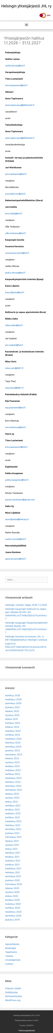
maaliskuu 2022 (13, 821)
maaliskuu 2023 (13, 778)
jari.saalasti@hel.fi (14, 345)
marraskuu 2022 (13, 790)
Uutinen (9, 964)
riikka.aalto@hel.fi (14, 325)
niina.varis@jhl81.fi (14, 368)
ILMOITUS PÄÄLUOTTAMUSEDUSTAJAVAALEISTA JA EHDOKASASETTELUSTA (25, 647)
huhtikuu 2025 (12, 723)
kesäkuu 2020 (12, 900)
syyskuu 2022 (12, 797)
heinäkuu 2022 (12, 805)
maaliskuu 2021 (13, 868)
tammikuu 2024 (13, 746)
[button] (26, 25)
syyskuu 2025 (12, 715)
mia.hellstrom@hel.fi (15, 193)
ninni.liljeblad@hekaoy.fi (17, 519)
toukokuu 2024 (13, 731)
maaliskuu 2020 (13, 912)
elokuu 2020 (11, 896)
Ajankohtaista (12, 944)
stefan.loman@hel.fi (15, 65)
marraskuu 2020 (13, 884)
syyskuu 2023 (12, 762)
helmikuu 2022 (12, 825)
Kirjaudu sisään (13, 988)
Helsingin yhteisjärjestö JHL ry (26, 6)
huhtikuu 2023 (12, 774)
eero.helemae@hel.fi (15, 427)
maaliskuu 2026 (13, 699)
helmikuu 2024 (12, 742)
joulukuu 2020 (12, 880)
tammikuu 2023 (13, 786)
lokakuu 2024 (12, 727)
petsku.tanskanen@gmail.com (20, 499)
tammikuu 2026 (13, 703)
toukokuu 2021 (12, 860)
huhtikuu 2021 (12, 864)
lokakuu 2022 (12, 794)
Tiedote (9, 956)
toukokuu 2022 (13, 813)
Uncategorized (12, 960)
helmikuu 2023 (12, 782)
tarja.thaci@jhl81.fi (14, 388)
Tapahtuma (11, 952)
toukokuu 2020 (13, 904)
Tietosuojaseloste (26, 1030)
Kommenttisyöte (13, 996)
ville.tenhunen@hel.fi (15, 233)
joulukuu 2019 (12, 919)
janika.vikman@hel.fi (15, 272)
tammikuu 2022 (13, 829)
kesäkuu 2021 (12, 856)
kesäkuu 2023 (12, 766)
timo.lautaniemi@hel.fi (16, 85)
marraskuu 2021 (13, 837)
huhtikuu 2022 (12, 817)
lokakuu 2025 (12, 711)
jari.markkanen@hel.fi (15, 174)
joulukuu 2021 (12, 833)
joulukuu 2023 (12, 750)
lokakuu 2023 (12, 758)
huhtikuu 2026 (12, 695)
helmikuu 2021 (12, 872)
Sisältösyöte (11, 992)
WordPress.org (12, 1000)
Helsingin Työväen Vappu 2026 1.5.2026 (26, 605)
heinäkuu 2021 (12, 852)
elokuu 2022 (11, 801)
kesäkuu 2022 (12, 809)
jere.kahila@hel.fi (13, 213)
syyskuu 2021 (12, 845)
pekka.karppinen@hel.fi (16, 480)
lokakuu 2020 (12, 888)
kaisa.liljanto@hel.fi (14, 292)
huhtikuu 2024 (12, 734)
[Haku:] (26, 579)
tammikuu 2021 (13, 876)
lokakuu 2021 (12, 841)
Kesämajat (10, 948)
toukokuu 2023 (13, 770)
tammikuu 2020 (13, 915)
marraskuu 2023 (13, 754)
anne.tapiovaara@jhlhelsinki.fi (19, 105)
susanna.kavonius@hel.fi (17, 253)
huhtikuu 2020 (12, 908)
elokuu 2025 (11, 719)
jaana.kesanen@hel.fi (15, 559)
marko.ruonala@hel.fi (15, 539)
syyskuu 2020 (12, 892)
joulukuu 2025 (12, 707)
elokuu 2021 (11, 849)
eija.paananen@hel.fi (15, 407)
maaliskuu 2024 (13, 738)
